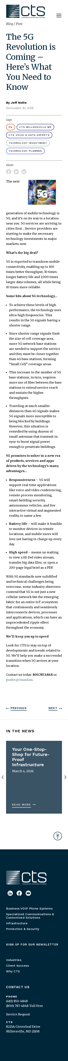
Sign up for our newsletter (32, 944)
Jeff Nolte (19, 102)
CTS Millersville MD (35, 127)
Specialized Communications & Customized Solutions (30, 915)
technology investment (28, 143)
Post (19, 24)
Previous (19, 708)
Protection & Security (22, 929)
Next (53, 708)
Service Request (18, 1014)
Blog (10, 24)
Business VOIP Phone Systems (29, 908)
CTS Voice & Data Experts (29, 135)
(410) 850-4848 (17, 1001)
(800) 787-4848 (17, 1006)
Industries (13, 960)
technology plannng (25, 151)
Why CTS (13, 971)
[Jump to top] (57, 836)
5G (10, 127)
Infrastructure (17, 923)
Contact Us (17, 987)
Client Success (17, 965)
